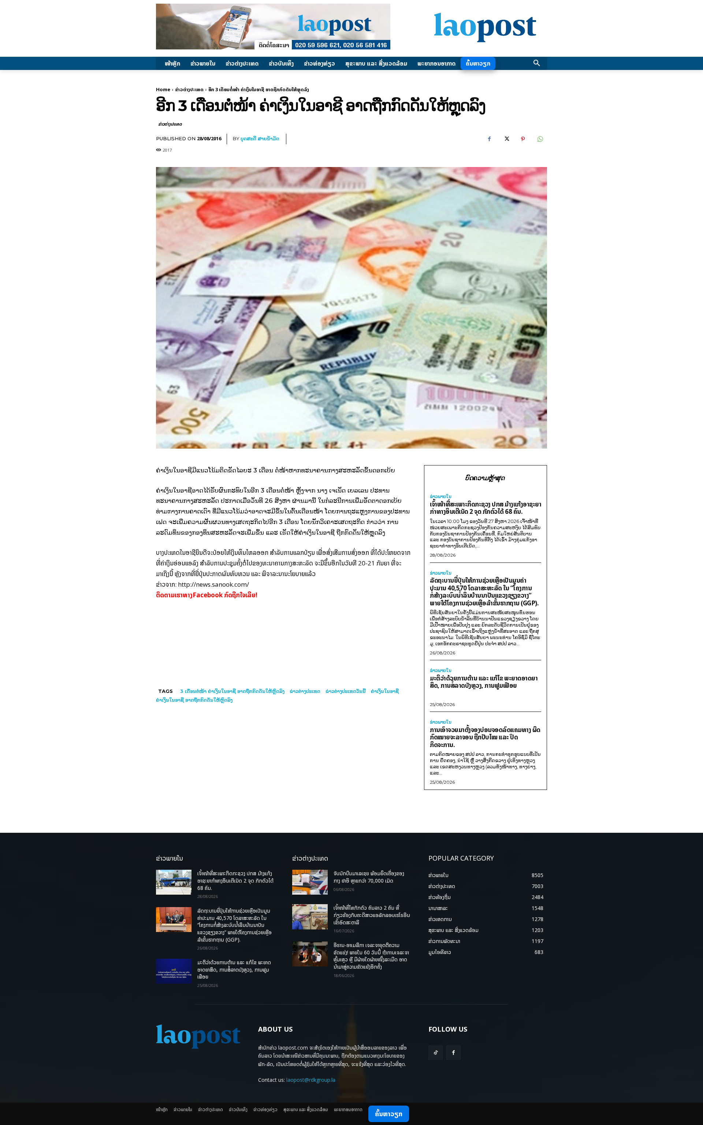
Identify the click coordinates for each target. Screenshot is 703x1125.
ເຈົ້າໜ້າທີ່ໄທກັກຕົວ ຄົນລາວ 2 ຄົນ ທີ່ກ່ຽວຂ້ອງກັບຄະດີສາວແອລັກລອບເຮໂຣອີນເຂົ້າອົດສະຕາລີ (372, 914)
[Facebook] (489, 139)
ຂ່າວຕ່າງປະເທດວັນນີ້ (346, 691)
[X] (506, 139)
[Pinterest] (523, 139)
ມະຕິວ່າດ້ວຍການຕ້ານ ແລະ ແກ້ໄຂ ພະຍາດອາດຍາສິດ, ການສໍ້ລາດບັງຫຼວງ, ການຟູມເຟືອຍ (484, 682)
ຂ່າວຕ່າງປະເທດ (189, 89)
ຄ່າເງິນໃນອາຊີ (385, 691)
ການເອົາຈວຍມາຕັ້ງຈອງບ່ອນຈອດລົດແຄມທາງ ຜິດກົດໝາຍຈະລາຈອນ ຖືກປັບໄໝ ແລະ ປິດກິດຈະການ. (485, 737)
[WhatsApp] (539, 139)
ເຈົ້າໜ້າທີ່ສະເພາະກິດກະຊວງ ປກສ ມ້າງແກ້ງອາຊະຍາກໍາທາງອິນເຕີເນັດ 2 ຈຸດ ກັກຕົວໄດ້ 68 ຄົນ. (485, 508)
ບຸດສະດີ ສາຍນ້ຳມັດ (260, 138)
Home (163, 89)
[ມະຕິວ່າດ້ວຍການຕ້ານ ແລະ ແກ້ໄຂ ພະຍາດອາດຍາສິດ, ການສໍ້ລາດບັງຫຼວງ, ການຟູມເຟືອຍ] (173, 971)
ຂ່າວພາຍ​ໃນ (440, 496)
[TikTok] (435, 1053)
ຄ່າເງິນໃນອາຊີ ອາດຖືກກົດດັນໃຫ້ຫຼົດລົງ (194, 700)
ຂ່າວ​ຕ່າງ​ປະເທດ (305, 691)
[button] (536, 63)
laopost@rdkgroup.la (310, 1079)
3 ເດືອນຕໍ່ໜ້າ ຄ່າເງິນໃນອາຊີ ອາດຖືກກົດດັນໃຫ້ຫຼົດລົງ (232, 691)
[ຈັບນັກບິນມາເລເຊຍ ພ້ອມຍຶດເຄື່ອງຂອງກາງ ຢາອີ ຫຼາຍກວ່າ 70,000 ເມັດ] (310, 882)
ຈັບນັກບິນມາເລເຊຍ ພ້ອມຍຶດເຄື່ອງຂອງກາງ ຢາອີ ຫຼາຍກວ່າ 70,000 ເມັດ (369, 877)
